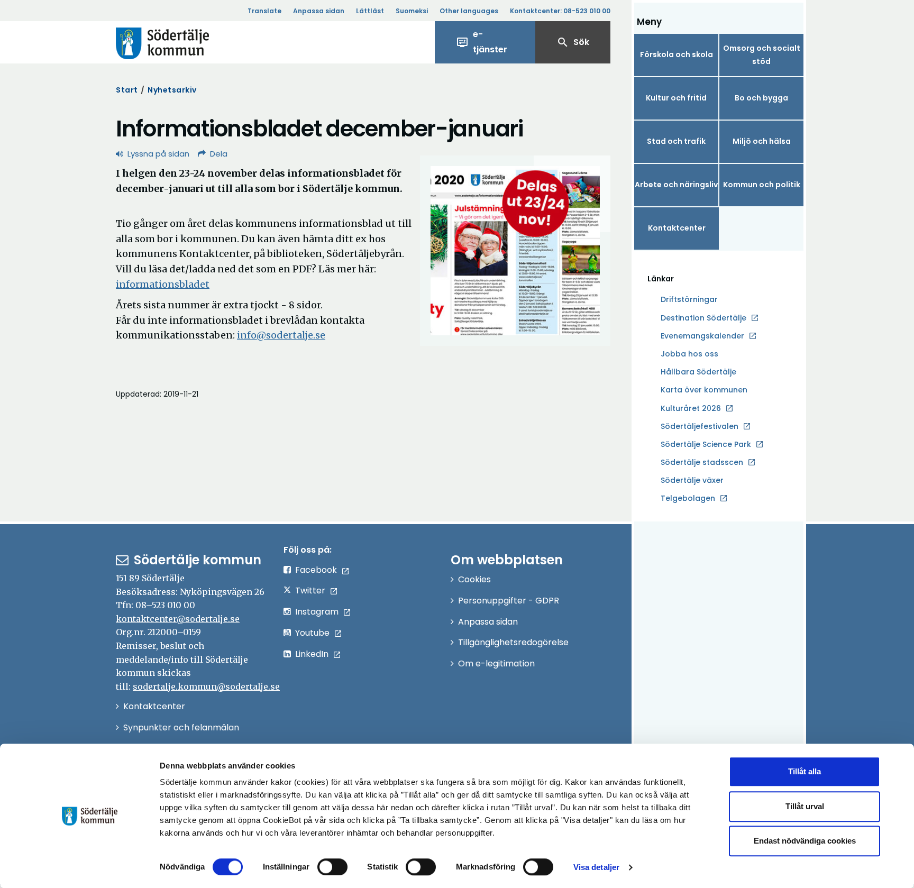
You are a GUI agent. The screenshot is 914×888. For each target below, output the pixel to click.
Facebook (316, 570)
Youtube (312, 633)
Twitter (310, 590)
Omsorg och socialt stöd (761, 55)
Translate (264, 10)
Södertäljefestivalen (699, 426)
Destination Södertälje (703, 318)
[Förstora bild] (515, 250)
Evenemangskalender (702, 336)
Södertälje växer (692, 480)
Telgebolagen (688, 498)
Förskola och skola (676, 54)
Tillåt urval (804, 806)
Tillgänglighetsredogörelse (513, 642)
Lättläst (370, 10)
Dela (218, 153)
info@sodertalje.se (281, 335)
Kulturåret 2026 (691, 408)
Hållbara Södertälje (698, 372)
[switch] (332, 866)
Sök (572, 42)
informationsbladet (162, 284)
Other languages (469, 10)
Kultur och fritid (676, 98)
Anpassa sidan (318, 10)
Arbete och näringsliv (676, 184)
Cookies (474, 579)
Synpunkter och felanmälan (181, 727)
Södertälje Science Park (706, 444)
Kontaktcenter (677, 228)
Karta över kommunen (704, 390)
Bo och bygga (761, 98)
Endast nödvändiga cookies (805, 840)
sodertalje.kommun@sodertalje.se (206, 686)
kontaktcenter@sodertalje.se (178, 619)
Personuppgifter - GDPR (508, 600)
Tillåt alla (804, 771)
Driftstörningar (689, 299)
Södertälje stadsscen (702, 462)
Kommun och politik (761, 184)
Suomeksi (412, 10)
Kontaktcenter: (560, 10)
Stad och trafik (676, 141)
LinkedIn (311, 654)
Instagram (317, 612)
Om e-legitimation (496, 663)
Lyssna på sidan (158, 153)
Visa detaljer (596, 867)
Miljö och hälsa (762, 141)
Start (127, 90)
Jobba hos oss (689, 354)
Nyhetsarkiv (172, 90)
